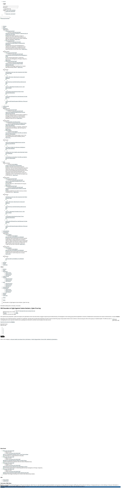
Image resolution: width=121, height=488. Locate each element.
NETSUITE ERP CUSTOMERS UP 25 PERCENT (15, 237)
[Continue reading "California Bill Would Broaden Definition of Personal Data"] (6, 103)
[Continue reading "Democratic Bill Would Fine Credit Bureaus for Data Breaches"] (6, 99)
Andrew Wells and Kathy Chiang (19, 123)
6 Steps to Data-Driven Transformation (14, 165)
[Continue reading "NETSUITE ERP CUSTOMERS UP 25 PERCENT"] (6, 238)
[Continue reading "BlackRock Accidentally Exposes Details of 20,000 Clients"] (6, 190)
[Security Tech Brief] (5, 18)
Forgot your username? (10, 13)
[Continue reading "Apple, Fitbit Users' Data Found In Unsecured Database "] (6, 79)
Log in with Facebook (10, 10)
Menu (2, 266)
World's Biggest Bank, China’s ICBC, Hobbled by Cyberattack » (44, 339)
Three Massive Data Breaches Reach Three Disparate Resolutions (15, 92)
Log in (4, 1)
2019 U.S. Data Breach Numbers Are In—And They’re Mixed (15, 454)
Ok (0, 487)
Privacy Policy (6, 479)
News (4, 270)
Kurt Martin (15, 131)
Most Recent (8, 275)
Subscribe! (5, 295)
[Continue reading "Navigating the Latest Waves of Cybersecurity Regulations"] (6, 45)
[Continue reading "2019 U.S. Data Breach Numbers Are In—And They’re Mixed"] (6, 89)
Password (5, 7)
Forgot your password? (10, 11)
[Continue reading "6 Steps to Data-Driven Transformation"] (6, 166)
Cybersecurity (6, 276)
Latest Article (8, 272)
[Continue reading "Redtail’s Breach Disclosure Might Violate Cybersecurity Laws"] (6, 66)
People (4, 294)
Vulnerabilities (6, 287)
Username (5, 6)
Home (5, 269)
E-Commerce (5, 288)
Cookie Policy (5, 481)
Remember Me (8, 8)
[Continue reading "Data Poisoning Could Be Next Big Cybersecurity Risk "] (6, 84)
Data (4, 282)
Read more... (17, 39)
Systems (4, 277)
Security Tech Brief (17, 32)
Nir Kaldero (15, 164)
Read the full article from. (8, 322)
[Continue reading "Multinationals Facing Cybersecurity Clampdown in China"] (6, 57)
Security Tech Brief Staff (18, 54)
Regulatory (5, 271)
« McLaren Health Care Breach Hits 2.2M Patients (20, 339)
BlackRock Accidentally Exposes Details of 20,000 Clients (15, 460)
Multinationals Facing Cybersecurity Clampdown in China (15, 466)
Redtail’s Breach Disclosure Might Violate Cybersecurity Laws (16, 472)
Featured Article (9, 278)
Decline (3, 487)
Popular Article (9, 274)
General (4, 293)
